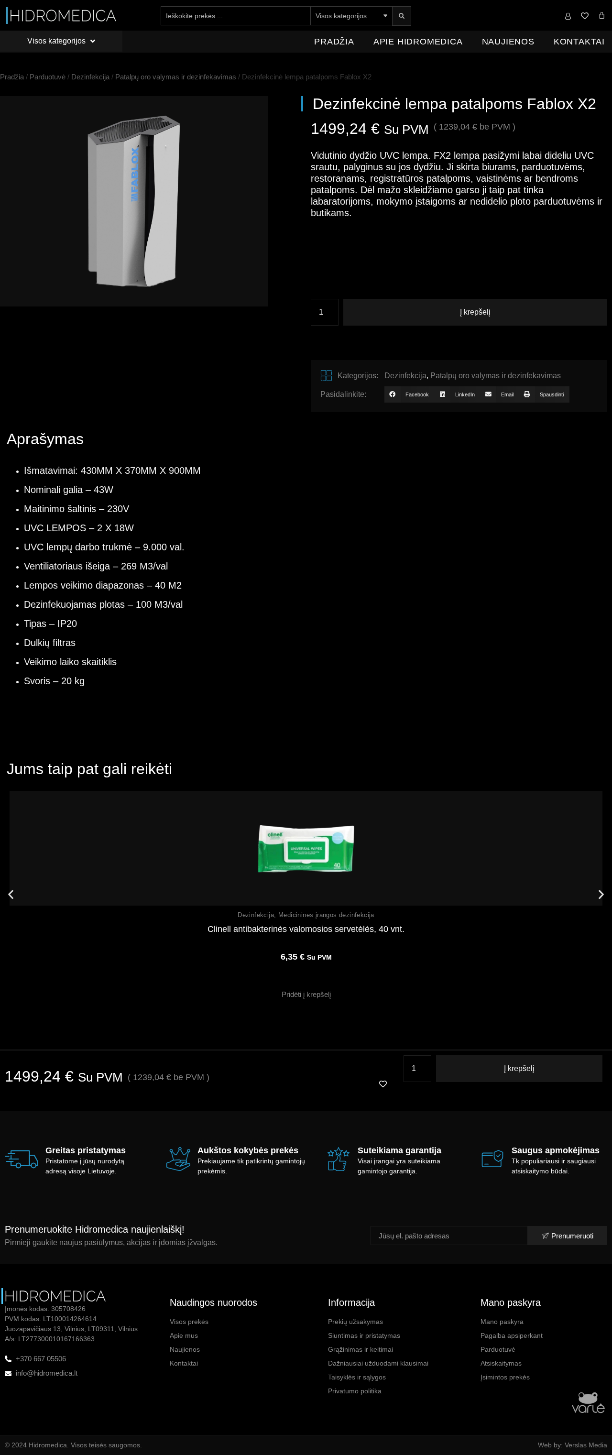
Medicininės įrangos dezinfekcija (326, 915)
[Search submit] (401, 16)
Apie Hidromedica (418, 41)
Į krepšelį (475, 312)
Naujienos (508, 41)
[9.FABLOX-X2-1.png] (134, 201)
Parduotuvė (48, 77)
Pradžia (334, 41)
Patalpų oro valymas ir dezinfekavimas (175, 77)
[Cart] (601, 15)
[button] (409, 394)
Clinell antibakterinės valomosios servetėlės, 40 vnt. (306, 929)
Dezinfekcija (90, 77)
